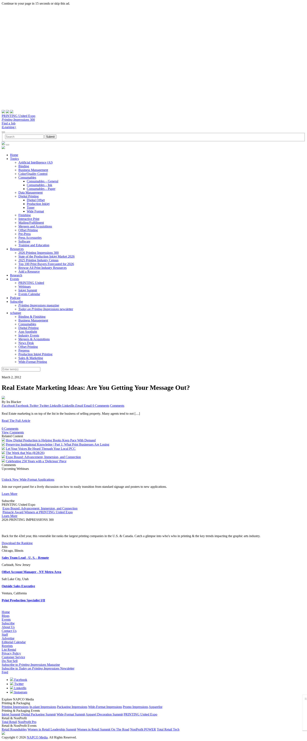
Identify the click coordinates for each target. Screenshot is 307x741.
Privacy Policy (11, 653)
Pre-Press (24, 234)
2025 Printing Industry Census (38, 260)
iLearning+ (9, 127)
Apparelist (155, 707)
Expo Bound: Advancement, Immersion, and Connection (43, 457)
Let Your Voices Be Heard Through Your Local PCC (41, 448)
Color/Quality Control (32, 173)
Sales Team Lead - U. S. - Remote (25, 557)
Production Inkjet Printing (35, 354)
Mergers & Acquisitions (34, 339)
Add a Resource (29, 271)
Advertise (8, 638)
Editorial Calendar (14, 642)
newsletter (45, 309)
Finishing (24, 215)
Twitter (18, 684)
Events (14, 279)
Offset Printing (28, 230)
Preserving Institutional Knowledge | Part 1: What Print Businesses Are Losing (57, 444)
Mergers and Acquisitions (35, 226)
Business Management (33, 170)
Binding (23, 166)
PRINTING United (31, 283)
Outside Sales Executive (18, 586)
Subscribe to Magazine (31, 664)
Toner (30, 207)
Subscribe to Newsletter (38, 668)
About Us (8, 627)
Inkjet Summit (27, 290)
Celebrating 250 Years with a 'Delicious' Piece (36, 461)
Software (24, 241)
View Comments (13, 432)
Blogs (5, 616)
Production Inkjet (38, 204)
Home (14, 155)
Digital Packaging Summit (38, 714)
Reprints (7, 646)
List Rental (9, 649)
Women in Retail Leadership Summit (52, 729)
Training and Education (33, 245)
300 (18, 119)
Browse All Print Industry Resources (42, 267)
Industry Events (28, 335)
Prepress (23, 350)
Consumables (27, 177)
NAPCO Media (37, 737)
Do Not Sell (10, 661)
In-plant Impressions (42, 707)
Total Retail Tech (168, 729)
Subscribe (16, 301)
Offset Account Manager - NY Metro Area (31, 572)
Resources (17, 249)
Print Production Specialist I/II (23, 600)
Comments (117, 405)
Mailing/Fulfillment (31, 222)
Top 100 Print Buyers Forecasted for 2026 (46, 264)
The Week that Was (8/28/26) (25, 453)
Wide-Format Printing (32, 362)
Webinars (24, 286)
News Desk (26, 343)
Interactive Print (28, 219)
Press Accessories (30, 237)
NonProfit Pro (27, 722)
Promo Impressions (135, 707)
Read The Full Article (16, 420)
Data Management (30, 192)
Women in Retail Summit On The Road (103, 729)
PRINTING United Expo (18, 116)
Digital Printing (28, 196)
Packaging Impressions (72, 707)
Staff (5, 634)
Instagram (20, 692)
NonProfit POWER (143, 729)
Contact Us (9, 631)
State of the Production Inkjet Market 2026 (46, 256)
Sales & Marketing (30, 358)
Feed (5, 672)
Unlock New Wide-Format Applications (28, 479)
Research (16, 275)
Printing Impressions (15, 707)
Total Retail (9, 722)
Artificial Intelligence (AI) (35, 162)
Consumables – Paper (41, 189)
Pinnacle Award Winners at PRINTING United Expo (38, 512)
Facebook (20, 679)
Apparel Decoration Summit (104, 714)
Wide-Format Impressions (105, 707)
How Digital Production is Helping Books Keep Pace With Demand (51, 440)
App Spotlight (27, 331)
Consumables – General (42, 181)
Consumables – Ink (39, 185)
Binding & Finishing (32, 316)
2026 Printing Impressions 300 (38, 252)
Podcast (15, 298)
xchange (15, 313)
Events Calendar (29, 294)
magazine (38, 305)
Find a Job (8, 123)
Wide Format (35, 211)
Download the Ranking (17, 543)
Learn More (9, 494)
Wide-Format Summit (71, 714)
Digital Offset (36, 200)
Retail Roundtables (14, 729)
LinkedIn (19, 688)
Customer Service (13, 657)
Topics (14, 158)
